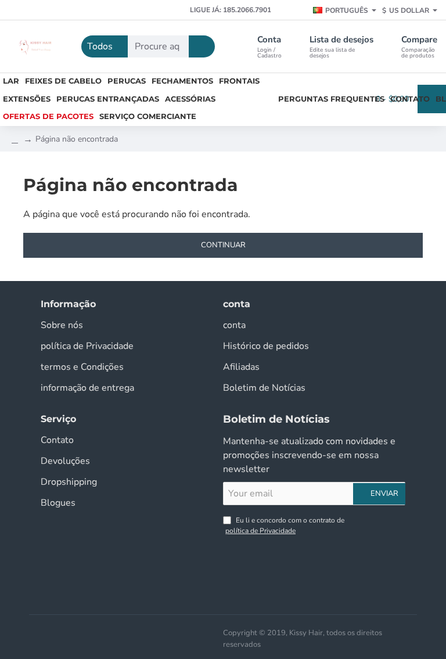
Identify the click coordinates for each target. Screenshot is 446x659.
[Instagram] (36, 10)
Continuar (223, 245)
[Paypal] (216, 632)
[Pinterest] (97, 10)
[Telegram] (117, 10)
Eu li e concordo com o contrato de (284, 525)
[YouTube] (56, 10)
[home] (15, 139)
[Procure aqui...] (202, 46)
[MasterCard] (198, 632)
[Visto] (179, 632)
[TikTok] (77, 10)
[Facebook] (16, 10)
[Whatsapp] (138, 10)
